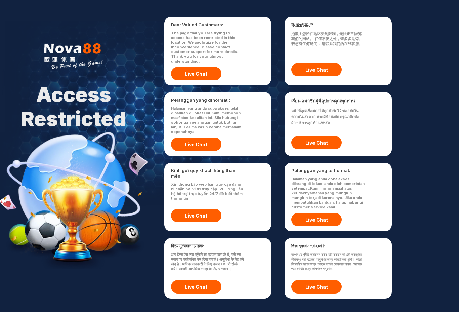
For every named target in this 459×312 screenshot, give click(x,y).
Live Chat (196, 74)
